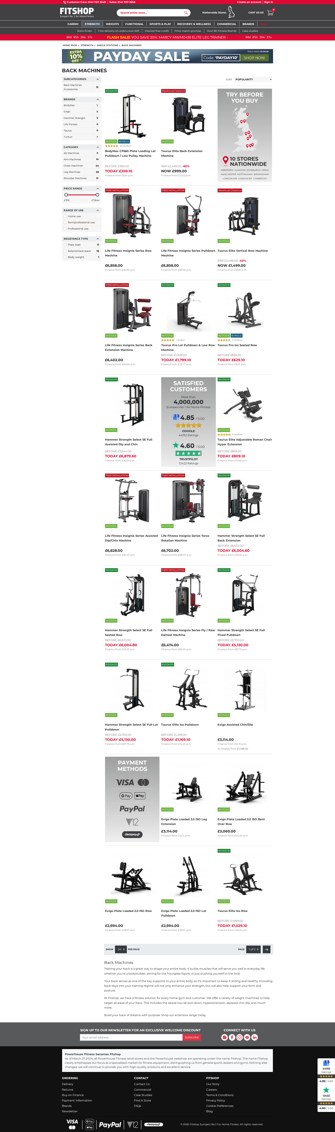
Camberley (260, 178)
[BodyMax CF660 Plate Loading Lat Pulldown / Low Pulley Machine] (132, 116)
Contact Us (142, 1084)
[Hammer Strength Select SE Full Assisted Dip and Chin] (132, 404)
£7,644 (95, 200)
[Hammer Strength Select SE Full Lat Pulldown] (132, 689)
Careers (211, 1089)
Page (241, 949)
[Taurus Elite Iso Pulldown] (188, 689)
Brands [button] (69, 99)
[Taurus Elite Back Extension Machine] (188, 116)
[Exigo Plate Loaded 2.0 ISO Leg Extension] (188, 784)
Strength (87, 45)
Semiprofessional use (81, 222)
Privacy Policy (215, 1100)
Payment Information (77, 1100)
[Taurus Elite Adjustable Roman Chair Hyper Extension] (245, 404)
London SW (245, 178)
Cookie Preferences (219, 1106)
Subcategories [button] (75, 79)
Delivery (67, 1084)
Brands (67, 1106)
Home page (70, 45)
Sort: (229, 79)
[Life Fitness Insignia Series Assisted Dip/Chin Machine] (132, 500)
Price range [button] (73, 188)
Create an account (249, 2)
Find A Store (142, 1100)
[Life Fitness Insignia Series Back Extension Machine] (132, 310)
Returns (67, 1089)
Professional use (78, 228)
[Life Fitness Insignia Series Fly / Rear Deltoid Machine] (188, 595)
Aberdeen (227, 170)
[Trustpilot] (326, 1090)
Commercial (142, 1089)
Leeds (265, 170)
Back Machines (132, 45)
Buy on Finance (73, 1095)
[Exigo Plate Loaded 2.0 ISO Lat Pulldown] (188, 876)
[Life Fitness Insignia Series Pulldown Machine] (188, 215)
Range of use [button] (74, 210)
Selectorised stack (83, 251)
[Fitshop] (82, 13)
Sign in (268, 2)
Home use (74, 216)
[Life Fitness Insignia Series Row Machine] (132, 215)
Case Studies (143, 1095)
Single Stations (107, 45)
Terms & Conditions (219, 1095)
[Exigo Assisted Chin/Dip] (245, 689)
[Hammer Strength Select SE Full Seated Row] (132, 595)
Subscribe (192, 1037)
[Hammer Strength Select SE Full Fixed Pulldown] (245, 595)
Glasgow (240, 170)
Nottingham (244, 174)
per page (134, 949)
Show (109, 949)
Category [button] (71, 147)
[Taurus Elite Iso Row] (245, 876)
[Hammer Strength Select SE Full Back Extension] (245, 500)
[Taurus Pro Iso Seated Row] (245, 310)
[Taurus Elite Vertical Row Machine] (245, 215)
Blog (209, 1111)
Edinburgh (253, 170)
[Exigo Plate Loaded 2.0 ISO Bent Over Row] (245, 784)
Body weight (83, 257)
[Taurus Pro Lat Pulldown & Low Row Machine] (188, 310)
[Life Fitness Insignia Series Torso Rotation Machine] (188, 500)
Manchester (228, 174)
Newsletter (69, 1111)
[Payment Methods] (132, 807)
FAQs (137, 1106)
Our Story (212, 1084)
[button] (266, 949)
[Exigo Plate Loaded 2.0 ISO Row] (132, 876)
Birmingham (261, 174)
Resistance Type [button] (76, 238)
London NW (230, 178)
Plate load (83, 244)
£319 (66, 200)
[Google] (326, 1062)
